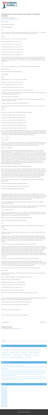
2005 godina (4, 404)
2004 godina (4, 405)
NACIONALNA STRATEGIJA (18, 349)
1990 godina (4, 406)
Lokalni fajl (17, 18)
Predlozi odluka (7, 354)
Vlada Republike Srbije (16, 357)
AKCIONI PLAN (6, 349)
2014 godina (4, 392)
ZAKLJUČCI (28, 357)
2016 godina (4, 389)
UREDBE (36, 354)
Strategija (27, 354)
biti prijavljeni (20, 328)
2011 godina (4, 396)
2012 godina (4, 394)
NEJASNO (5, 352)
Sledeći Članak (43, 322)
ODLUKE (24, 352)
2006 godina (4, 402)
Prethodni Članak (5, 322)
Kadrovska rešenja (4, 368)
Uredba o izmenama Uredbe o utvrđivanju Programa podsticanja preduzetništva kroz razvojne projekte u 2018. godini (23, 371)
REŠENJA (17, 354)
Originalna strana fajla (5, 18)
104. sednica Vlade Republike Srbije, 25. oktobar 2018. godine (12, 365)
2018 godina (4, 387)
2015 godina (4, 391)
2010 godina (4, 397)
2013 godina (4, 393)
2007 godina (4, 401)
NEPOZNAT (14, 352)
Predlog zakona (12, 17)
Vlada (5, 357)
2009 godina (4, 398)
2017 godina (4, 388)
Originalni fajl (12, 18)
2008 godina (4, 400)
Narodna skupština (33, 349)
